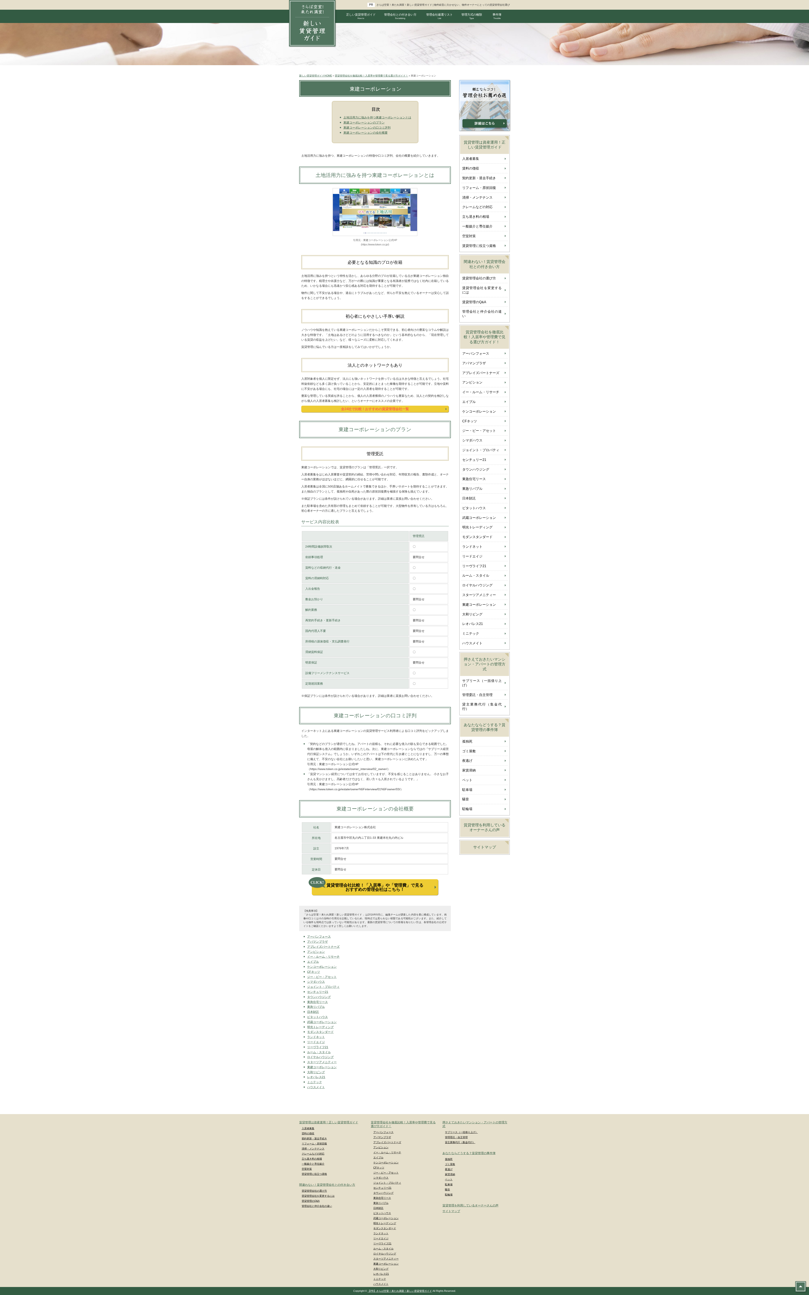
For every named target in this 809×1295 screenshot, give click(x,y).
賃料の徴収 (470, 168)
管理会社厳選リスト (439, 16)
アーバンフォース (319, 936)
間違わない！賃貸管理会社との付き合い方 (484, 264)
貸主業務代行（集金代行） (482, 707)
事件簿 (497, 16)
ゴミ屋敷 (469, 751)
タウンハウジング (319, 997)
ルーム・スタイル (319, 1052)
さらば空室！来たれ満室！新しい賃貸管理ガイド (404, 4)
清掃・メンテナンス (477, 197)
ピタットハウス (317, 1017)
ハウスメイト (316, 1087)
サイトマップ (484, 847)
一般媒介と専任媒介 (477, 226)
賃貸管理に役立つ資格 (479, 246)
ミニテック (314, 1082)
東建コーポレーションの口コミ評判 (367, 127)
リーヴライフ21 (317, 1047)
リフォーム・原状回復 (479, 188)
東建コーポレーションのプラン (364, 122)
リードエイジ (316, 1042)
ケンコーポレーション (322, 966)
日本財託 (313, 1012)
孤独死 (467, 741)
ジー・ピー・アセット (322, 977)
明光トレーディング (320, 1027)
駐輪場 (467, 809)
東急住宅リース (317, 1002)
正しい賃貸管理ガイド (361, 16)
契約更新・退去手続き (479, 178)
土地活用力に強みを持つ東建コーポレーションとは (377, 117)
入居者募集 (470, 158)
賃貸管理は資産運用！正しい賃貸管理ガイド (484, 144)
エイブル (313, 961)
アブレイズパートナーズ (323, 946)
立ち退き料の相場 (475, 216)
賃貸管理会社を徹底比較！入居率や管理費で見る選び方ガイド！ (484, 337)
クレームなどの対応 (477, 207)
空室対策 (469, 236)
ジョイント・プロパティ (323, 986)
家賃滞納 (469, 770)
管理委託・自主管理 (477, 695)
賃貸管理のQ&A (474, 302)
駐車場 (467, 790)
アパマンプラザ (317, 941)
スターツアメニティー (322, 1062)
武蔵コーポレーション (322, 1022)
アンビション (316, 951)
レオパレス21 (316, 1077)
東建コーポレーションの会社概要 (365, 132)
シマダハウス (316, 981)
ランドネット (316, 1037)
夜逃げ (467, 760)
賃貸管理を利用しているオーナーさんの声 (484, 827)
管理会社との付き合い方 (400, 16)
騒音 (465, 799)
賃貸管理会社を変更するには (482, 290)
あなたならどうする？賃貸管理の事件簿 (484, 727)
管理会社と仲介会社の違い (482, 314)
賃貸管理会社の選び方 (479, 278)
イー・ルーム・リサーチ (323, 956)
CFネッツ (313, 971)
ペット (467, 780)
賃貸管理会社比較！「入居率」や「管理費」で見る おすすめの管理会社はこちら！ (375, 887)
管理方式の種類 (471, 16)
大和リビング (316, 1072)
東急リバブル (316, 1006)
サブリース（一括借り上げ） (482, 683)
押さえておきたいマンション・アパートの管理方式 (484, 664)
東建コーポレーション (322, 1067)
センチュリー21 (317, 991)
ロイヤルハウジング (320, 1057)
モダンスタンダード (320, 1032)
